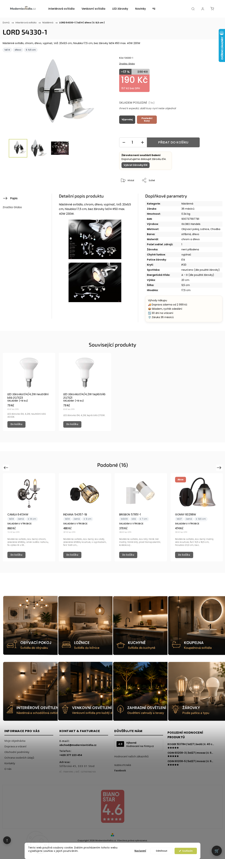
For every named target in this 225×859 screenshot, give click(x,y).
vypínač (186, 254)
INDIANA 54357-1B (75, 514)
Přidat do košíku (173, 142)
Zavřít (210, 192)
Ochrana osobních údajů (19, 757)
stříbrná (186, 234)
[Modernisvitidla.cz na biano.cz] (112, 806)
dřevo (195, 234)
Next (219, 467)
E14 (183, 259)
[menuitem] (61, 9)
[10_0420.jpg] (95, 240)
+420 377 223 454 (70, 755)
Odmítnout (161, 851)
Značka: (127, 63)
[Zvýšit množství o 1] (142, 142)
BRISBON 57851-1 (130, 514)
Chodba (215, 229)
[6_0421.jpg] (95, 283)
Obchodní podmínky (16, 752)
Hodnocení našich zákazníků (131, 756)
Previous (6, 467)
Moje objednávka (14, 740)
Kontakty (9, 763)
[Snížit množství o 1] (123, 142)
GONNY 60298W (185, 514)
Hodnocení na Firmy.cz (140, 746)
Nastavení (140, 851)
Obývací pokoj (190, 229)
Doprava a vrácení (15, 746)
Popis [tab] (14, 198)
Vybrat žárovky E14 (135, 165)
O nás (7, 769)
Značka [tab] (12, 207)
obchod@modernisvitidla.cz (77, 745)
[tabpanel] (29, 392)
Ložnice (204, 229)
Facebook (120, 770)
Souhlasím (187, 851)
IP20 (183, 264)
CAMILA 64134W (17, 514)
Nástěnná (187, 203)
